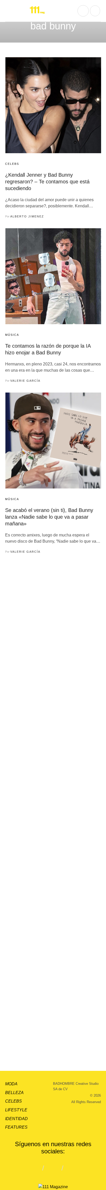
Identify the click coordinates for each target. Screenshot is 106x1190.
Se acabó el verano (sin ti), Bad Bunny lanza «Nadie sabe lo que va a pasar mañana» (49, 516)
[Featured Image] (53, 105)
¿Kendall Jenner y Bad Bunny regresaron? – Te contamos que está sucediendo (47, 181)
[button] (9, 11)
